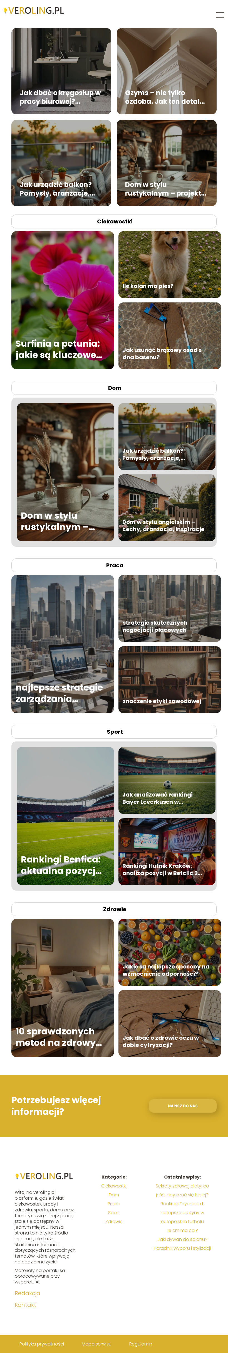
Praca (114, 565)
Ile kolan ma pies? (148, 286)
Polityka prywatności (41, 1344)
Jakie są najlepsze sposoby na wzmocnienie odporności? (166, 970)
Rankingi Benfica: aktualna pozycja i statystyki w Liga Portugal (61, 865)
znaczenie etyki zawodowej (162, 701)
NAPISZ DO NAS (183, 1106)
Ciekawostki (115, 221)
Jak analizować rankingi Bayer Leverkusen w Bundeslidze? (157, 798)
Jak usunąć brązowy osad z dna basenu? (162, 353)
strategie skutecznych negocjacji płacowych (155, 626)
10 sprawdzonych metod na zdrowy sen (56, 1037)
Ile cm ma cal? (182, 1230)
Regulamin (140, 1344)
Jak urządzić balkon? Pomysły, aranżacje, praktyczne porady (56, 188)
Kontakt (25, 1304)
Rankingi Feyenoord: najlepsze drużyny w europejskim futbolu (182, 1213)
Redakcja (27, 1293)
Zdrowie (114, 909)
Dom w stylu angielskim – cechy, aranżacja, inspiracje (163, 525)
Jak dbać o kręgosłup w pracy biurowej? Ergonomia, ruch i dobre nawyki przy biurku (61, 96)
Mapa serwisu (96, 1344)
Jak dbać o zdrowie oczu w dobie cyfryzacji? (161, 1041)
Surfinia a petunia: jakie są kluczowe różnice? (58, 349)
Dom (115, 387)
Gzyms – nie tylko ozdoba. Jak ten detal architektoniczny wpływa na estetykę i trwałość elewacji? (162, 96)
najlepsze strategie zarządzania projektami (59, 693)
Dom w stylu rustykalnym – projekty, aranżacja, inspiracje (166, 188)
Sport (115, 731)
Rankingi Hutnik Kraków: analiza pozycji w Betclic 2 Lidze (160, 869)
